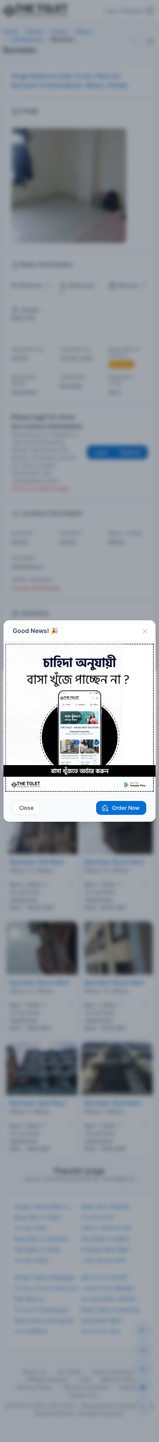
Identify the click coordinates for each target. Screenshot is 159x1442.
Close (26, 807)
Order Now (126, 807)
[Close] (145, 631)
